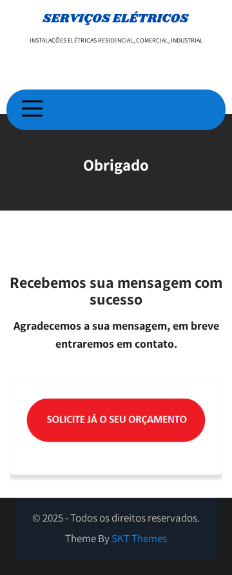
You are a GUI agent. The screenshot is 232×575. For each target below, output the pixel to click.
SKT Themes (139, 538)
